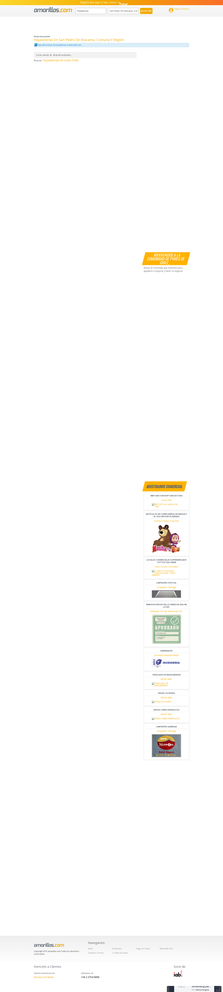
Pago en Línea (143, 948)
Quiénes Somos (96, 952)
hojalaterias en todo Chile (60, 60)
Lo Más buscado (120, 952)
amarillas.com (53, 9)
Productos (117, 948)
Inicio (90, 948)
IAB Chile (178, 973)
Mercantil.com (166, 948)
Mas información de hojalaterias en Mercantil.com (59, 45)
